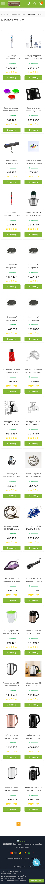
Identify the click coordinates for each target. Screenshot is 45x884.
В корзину (11, 77)
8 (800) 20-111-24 (22, 867)
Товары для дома (18, 14)
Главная (4, 14)
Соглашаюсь (36, 880)
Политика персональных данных (17, 858)
